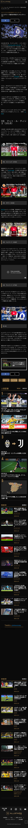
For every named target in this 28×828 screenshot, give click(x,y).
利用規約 (5, 817)
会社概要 (21, 819)
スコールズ (11, 170)
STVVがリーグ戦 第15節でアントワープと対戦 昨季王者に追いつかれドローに (20, 735)
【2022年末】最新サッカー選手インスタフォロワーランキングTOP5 (20, 611)
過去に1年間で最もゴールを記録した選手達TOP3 (20, 509)
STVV (15, 689)
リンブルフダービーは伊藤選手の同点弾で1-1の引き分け (20, 697)
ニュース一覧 (14, 380)
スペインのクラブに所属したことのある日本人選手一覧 (13, 497)
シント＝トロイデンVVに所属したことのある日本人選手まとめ (13, 432)
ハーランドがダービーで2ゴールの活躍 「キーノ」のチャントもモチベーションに (20, 787)
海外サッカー (17, 753)
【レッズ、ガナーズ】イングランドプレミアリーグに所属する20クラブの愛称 (13, 410)
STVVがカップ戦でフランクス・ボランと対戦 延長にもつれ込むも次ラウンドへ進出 (20, 774)
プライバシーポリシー (10, 819)
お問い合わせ (19, 817)
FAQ (11, 817)
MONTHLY (25, 388)
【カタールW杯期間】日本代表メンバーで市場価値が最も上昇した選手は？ (20, 574)
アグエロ (16, 76)
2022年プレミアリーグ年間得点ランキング (20, 599)
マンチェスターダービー (14, 45)
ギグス (3, 209)
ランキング (16, 513)
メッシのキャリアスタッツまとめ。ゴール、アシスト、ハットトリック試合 (13, 475)
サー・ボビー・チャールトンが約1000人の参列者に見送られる (20, 747)
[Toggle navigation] (26, 2)
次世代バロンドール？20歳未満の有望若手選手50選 (20, 561)
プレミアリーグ (17, 751)
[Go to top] (26, 822)
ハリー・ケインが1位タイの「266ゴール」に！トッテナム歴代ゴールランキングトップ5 (20, 523)
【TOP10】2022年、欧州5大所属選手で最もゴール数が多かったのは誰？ (20, 588)
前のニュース (6, 380)
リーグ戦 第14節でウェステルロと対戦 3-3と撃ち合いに (20, 761)
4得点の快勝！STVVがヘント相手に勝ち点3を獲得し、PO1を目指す (20, 684)
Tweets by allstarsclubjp (8, 629)
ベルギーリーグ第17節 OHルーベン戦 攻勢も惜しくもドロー (20, 709)
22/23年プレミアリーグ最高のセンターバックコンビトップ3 (20, 536)
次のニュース (22, 380)
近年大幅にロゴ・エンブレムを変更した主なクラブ (13, 454)
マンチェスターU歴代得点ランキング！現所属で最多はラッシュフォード (20, 549)
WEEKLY (18, 388)
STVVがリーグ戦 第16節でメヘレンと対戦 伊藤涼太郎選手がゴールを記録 (20, 721)
